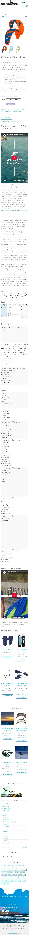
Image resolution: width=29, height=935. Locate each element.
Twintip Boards (21, 659)
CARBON (4, 870)
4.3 (9, 865)
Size (3, 99)
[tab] (7, 118)
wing (24, 881)
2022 (19, 865)
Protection (4, 655)
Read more (7, 738)
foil (6, 872)
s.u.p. (14, 879)
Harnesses (5, 831)
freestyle (8, 111)
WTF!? (19, 111)
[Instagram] (7, 857)
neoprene (9, 879)
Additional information (10, 121)
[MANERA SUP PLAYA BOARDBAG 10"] (3, 15)
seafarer (19, 879)
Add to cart (10, 104)
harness (15, 874)
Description (6, 117)
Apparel (5, 840)
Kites (15, 109)
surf (26, 879)
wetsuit (19, 881)
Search (25, 847)
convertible (23, 870)
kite (11, 111)
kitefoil (12, 877)
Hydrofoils (5, 817)
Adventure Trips (8, 735)
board (18, 868)
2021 (16, 865)
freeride (16, 872)
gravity (9, 874)
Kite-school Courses (22, 769)
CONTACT (15, 91)
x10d (8, 883)
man (16, 877)
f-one (24, 109)
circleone (16, 870)
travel (3, 881)
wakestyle (15, 111)
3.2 (2, 865)
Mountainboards (7, 819)
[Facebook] (3, 857)
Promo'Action (5, 810)
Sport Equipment (5, 808)
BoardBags (6, 843)
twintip (10, 881)
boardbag (24, 868)
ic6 (24, 874)
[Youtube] (12, 857)
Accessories (11, 655)
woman (3, 883)
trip (6, 881)
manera (21, 877)
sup (23, 879)
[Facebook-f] (3, 911)
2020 (12, 865)
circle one (10, 870)
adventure (4, 868)
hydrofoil (20, 874)
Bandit (10, 868)
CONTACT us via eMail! (9, 905)
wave (14, 881)
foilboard (10, 872)
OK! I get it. (12, 932)
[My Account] (20, 8)
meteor (3, 879)
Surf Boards (6, 826)
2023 (23, 865)
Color (3, 96)
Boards (4, 815)
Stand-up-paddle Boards (9, 822)
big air (21, 109)
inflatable (4, 877)
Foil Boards (6, 824)
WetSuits (4, 834)
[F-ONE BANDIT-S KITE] (26, 15)
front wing (4, 874)
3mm (5, 865)
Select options (7, 657)
